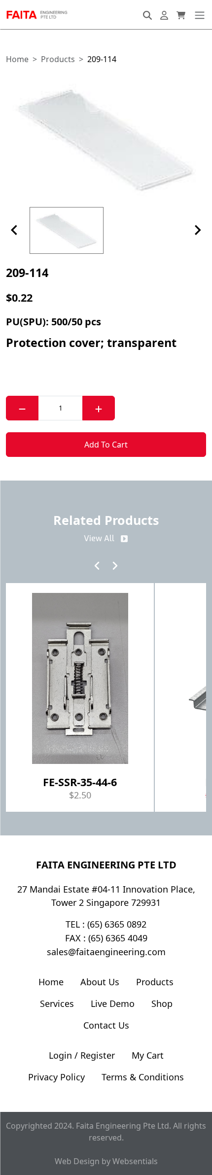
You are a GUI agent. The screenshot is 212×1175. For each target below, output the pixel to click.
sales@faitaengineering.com (106, 952)
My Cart (148, 1055)
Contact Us (106, 1025)
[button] (106, 138)
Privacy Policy (56, 1077)
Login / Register (82, 1055)
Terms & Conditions (143, 1077)
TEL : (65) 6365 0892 (106, 924)
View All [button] (99, 538)
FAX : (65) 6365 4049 (106, 938)
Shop (162, 1003)
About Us (99, 982)
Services (57, 1003)
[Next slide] (197, 230)
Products (155, 982)
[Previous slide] (15, 230)
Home (51, 982)
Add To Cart (106, 444)
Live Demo (113, 1003)
